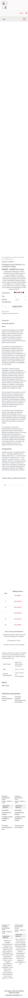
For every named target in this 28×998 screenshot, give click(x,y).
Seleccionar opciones (6, 806)
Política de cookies (14, 992)
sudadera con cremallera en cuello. (11, 388)
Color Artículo (6, 293)
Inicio (3, 257)
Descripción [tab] (5, 320)
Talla (3, 296)
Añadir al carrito (17, 306)
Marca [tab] (3, 326)
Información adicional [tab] (8, 323)
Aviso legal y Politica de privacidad (14, 991)
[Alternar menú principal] (24, 19)
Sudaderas (8, 257)
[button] (3, 13)
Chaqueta (4, 261)
